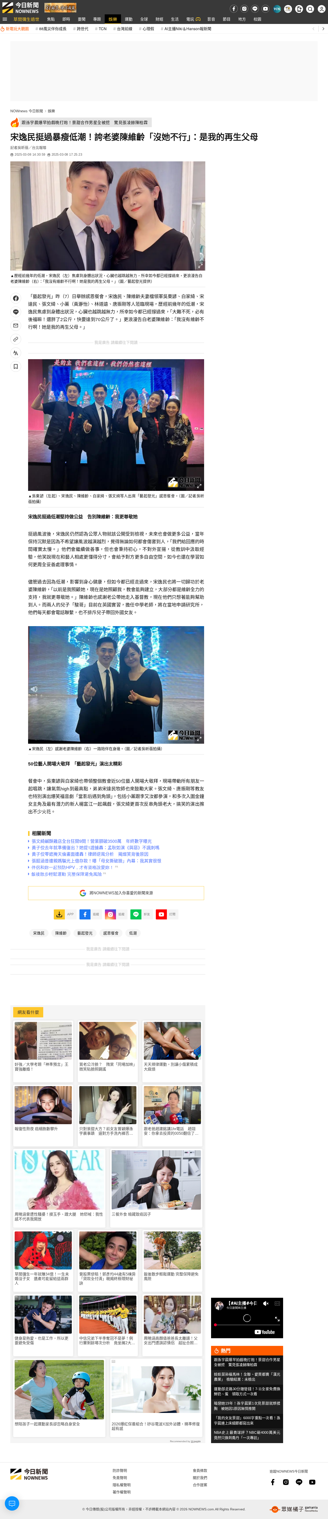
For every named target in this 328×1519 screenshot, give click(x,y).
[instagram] (244, 9)
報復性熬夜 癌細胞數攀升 (36, 1129)
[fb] (234, 9)
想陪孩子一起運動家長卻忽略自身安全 (47, 1424)
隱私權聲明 (122, 1484)
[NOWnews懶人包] (288, 9)
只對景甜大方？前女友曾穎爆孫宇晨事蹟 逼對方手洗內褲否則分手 (106, 1131)
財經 (159, 19)
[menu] (5, 19)
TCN (103, 28)
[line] (255, 9)
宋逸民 (39, 932)
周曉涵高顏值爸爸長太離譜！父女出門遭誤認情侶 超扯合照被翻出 (171, 1340)
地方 (242, 19)
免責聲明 (120, 1477)
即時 (66, 19)
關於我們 (200, 1477)
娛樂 (113, 19)
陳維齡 (61, 932)
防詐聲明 (120, 1470)
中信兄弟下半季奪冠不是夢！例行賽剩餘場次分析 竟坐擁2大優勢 (107, 1340)
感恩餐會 (111, 932)
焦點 (51, 19)
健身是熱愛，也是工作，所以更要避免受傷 (41, 1340)
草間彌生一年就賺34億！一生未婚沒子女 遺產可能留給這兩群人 (42, 1278)
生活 (175, 19)
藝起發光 (85, 932)
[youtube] (265, 9)
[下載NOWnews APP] (299, 9)
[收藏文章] (15, 366)
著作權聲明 (122, 1492)
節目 (227, 19)
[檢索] (310, 9)
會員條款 (200, 1470)
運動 (129, 19)
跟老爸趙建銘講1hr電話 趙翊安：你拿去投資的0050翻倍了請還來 (171, 1131)
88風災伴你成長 (53, 28)
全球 (144, 19)
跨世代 (82, 28)
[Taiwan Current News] (277, 9)
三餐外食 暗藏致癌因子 (131, 1214)
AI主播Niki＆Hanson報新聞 (187, 28)
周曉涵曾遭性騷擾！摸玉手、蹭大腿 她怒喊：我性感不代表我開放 (59, 1216)
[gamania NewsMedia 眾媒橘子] (294, 1509)
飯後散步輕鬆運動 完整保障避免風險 (171, 1276)
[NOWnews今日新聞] (20, 7)
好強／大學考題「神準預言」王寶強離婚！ (41, 1066)
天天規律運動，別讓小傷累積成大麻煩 (171, 1066)
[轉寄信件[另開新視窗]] (15, 325)
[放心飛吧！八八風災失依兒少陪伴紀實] (60, 7)
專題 (97, 19)
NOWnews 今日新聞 (26, 111)
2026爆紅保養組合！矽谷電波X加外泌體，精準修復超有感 (156, 1426)
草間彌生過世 (26, 19)
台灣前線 (124, 28)
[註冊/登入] (322, 9)
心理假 (148, 28)
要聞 (81, 19)
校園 (257, 19)
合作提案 (200, 1484)
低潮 (133, 932)
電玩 (190, 19)
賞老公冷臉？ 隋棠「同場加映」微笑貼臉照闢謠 (107, 1066)
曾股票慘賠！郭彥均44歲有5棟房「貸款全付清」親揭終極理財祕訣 (107, 1278)
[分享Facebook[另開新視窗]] (15, 298)
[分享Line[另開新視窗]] (15, 311)
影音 (211, 19)
